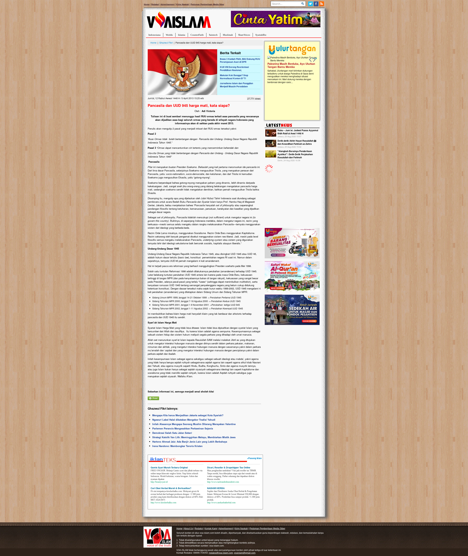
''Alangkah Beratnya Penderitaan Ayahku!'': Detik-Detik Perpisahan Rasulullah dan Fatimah (295, 154)
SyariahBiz (260, 34)
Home (147, 4)
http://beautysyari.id (159, 482)
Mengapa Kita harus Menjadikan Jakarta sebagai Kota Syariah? (187, 415)
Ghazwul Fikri (166, 42)
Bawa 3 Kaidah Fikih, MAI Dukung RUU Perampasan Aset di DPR (240, 60)
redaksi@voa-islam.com (221, 553)
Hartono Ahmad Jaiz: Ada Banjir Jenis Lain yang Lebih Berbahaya (189, 441)
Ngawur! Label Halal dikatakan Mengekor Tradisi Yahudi (183, 419)
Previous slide (310, 59)
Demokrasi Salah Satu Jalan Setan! (172, 433)
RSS (322, 4)
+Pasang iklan (254, 458)
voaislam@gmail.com (244, 553)
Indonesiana (154, 34)
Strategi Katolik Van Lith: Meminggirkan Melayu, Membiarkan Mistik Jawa (193, 437)
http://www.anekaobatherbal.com (221, 502)
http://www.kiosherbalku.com (163, 502)
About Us (188, 528)
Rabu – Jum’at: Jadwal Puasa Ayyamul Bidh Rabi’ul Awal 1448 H (298, 132)
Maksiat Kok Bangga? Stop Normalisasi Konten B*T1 (234, 77)
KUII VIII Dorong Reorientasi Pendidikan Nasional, (234, 68)
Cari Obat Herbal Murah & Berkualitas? (171, 488)
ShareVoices (244, 34)
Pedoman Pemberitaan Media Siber (207, 4)
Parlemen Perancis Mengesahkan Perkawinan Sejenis (182, 428)
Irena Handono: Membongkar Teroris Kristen (177, 446)
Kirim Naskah (182, 4)
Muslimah (228, 34)
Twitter (310, 4)
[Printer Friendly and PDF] (153, 397)
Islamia (181, 34)
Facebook (316, 4)
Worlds (169, 34)
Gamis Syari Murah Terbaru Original (169, 467)
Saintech (213, 34)
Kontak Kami (211, 528)
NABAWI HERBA (216, 488)
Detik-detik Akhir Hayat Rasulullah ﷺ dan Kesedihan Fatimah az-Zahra (297, 142)
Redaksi (155, 4)
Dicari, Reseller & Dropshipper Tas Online (228, 467)
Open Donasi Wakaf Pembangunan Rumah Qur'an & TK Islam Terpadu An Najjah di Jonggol (290, 70)
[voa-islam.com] (179, 21)
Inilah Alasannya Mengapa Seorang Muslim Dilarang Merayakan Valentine (194, 424)
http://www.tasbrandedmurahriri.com (223, 482)
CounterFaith (197, 34)
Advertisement (168, 4)
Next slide (314, 59)
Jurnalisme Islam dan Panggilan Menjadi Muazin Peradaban (236, 85)
